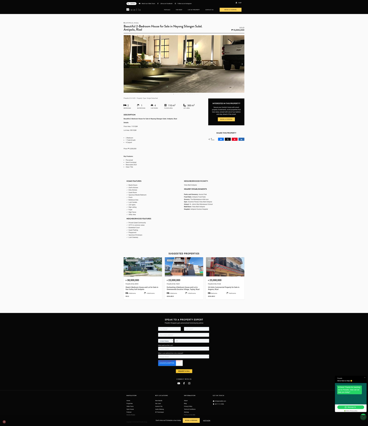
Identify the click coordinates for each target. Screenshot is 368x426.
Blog (185, 403)
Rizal (136, 23)
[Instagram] (189, 383)
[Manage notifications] (4, 421)
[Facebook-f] (184, 383)
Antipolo (129, 23)
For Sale (167, 10)
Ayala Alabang (159, 409)
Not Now (206, 421)
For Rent (179, 10)
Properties (130, 403)
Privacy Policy (188, 406)
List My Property (194, 10)
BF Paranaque (159, 412)
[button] (126, 64)
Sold (241, 27)
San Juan (158, 403)
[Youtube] (178, 383)
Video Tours (130, 406)
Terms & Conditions (190, 409)
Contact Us (209, 10)
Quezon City (158, 406)
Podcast (129, 412)
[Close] (367, 415)
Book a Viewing (191, 420)
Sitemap (186, 412)
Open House (130, 409)
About (186, 400)
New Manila (158, 400)
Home (128, 400)
